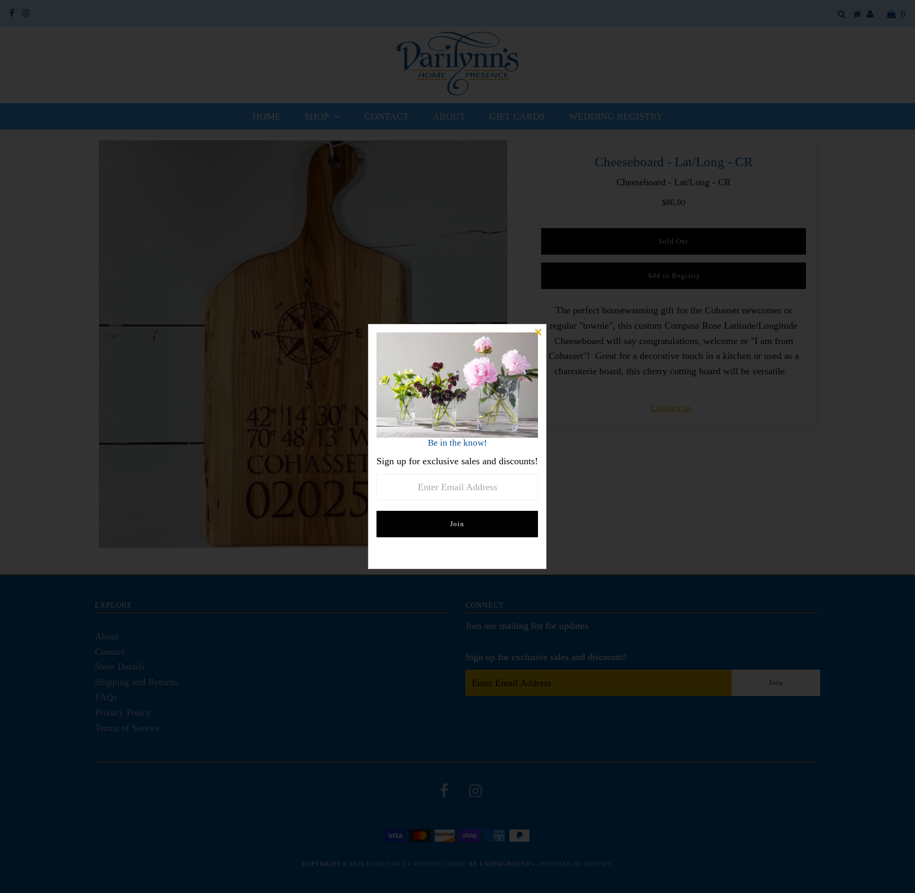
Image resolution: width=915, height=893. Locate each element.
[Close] (538, 332)
